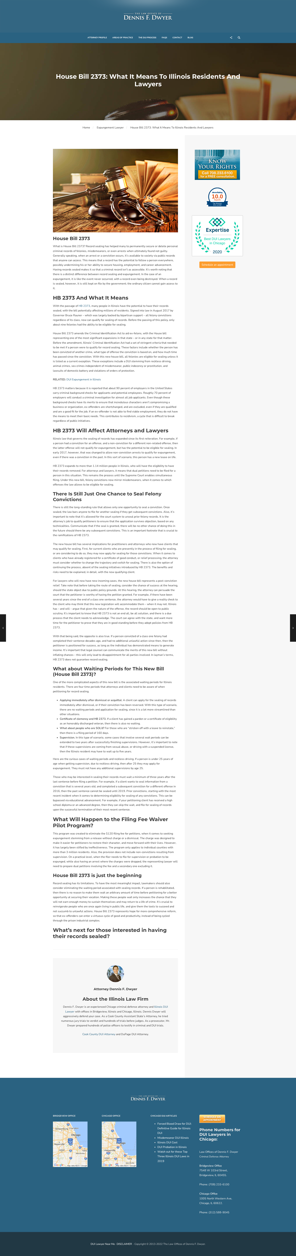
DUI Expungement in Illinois (83, 379)
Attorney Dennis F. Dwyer (115, 989)
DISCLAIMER (124, 1244)
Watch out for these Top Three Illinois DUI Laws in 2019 (173, 1156)
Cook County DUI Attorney (98, 1034)
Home (86, 127)
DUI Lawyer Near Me (103, 1244)
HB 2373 (84, 306)
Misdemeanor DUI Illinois (173, 1138)
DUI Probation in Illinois (172, 1147)
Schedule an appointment (217, 265)
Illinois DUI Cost (167, 1142)
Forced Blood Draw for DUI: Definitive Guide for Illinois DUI (174, 1128)
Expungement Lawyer (110, 127)
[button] (97, 37)
